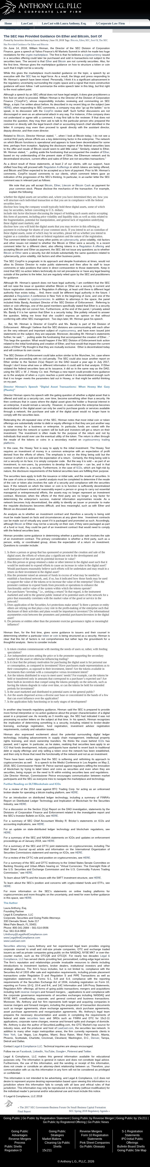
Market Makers (51, 1138)
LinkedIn (38, 1051)
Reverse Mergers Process (20, 1140)
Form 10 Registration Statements (94, 1137)
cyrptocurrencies (40, 299)
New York (10, 1034)
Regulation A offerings (56, 167)
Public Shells (13, 1146)
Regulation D (13, 1150)
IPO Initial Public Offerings (132, 1140)
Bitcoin (74, 40)
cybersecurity (70, 239)
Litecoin (66, 185)
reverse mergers (30, 991)
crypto (41, 375)
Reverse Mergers (91, 1131)
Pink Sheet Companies (95, 1142)
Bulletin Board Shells (131, 1146)
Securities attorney (15, 945)
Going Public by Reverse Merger (93, 1118)
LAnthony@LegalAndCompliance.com (26, 934)
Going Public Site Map (131, 1150)
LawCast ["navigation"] (27, 23)
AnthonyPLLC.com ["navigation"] (17, 28)
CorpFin (48, 110)
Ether (81, 40)
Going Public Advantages (19, 1133)
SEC (87, 40)
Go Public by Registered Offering (64, 1122)
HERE (7, 107)
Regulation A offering (91, 246)
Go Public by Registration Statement (46, 1118)
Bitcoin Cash (83, 185)
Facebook (25, 1051)
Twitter (87, 1051)
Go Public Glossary (92, 1146)
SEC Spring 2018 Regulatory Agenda (88, 1111)
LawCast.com (65, 1028)
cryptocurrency (92, 54)
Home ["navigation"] (8, 23)
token (46, 635)
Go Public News (98, 1122)
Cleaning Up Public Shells (57, 1144)
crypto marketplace (37, 54)
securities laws (36, 1018)
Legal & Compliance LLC (27, 1046)
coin (55, 635)
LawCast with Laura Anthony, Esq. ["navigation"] (64, 23)
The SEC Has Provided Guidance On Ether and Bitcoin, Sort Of (53, 36)
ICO (6, 747)
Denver (95, 1037)
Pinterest (72, 1051)
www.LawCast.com (14, 940)
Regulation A (24, 295)
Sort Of (94, 40)
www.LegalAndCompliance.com (22, 937)
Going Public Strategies (57, 1133)
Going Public (11, 1118)
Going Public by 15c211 (131, 1118)
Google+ (61, 1051)
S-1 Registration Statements (132, 1133)
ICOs (79, 467)
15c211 (47, 1150)
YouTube (49, 1051)
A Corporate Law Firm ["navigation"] (110, 23)
